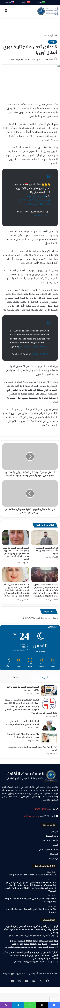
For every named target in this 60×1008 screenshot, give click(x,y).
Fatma (51, 59)
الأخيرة (45, 677)
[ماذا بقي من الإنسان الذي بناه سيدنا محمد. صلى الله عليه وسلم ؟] (49, 738)
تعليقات (15, 677)
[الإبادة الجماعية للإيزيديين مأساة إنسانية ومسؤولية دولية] (44, 537)
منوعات (43, 35)
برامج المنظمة (52, 836)
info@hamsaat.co (31, 816)
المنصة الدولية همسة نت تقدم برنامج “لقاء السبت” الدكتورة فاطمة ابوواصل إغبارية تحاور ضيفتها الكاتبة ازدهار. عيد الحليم (16, 554)
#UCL (32, 200)
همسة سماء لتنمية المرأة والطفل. (43, 973)
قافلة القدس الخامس (48, 849)
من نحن (54, 831)
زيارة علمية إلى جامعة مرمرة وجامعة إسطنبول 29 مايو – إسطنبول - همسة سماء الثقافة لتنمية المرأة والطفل (33, 942)
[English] (13, 2)
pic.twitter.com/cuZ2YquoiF (34, 347)
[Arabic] (44, 2)
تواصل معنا (53, 858)
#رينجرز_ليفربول (43, 200)
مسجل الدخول (40, 618)
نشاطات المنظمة (50, 840)
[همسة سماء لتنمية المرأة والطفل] (47, 11)
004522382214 (42, 809)
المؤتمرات (54, 854)
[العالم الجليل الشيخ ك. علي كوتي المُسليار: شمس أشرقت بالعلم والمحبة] (49, 725)
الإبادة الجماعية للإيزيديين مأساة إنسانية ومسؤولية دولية (47, 551)
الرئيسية (51, 35)
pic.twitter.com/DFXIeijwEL (36, 204)
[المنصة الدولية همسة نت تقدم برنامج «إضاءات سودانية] (49, 690)
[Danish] (28, 2)
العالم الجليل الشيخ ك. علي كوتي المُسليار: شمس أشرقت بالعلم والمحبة (22, 723)
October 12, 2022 (42, 216)
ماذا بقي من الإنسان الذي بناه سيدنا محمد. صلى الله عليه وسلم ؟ (23, 736)
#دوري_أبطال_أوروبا (36, 196)
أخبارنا (55, 845)
